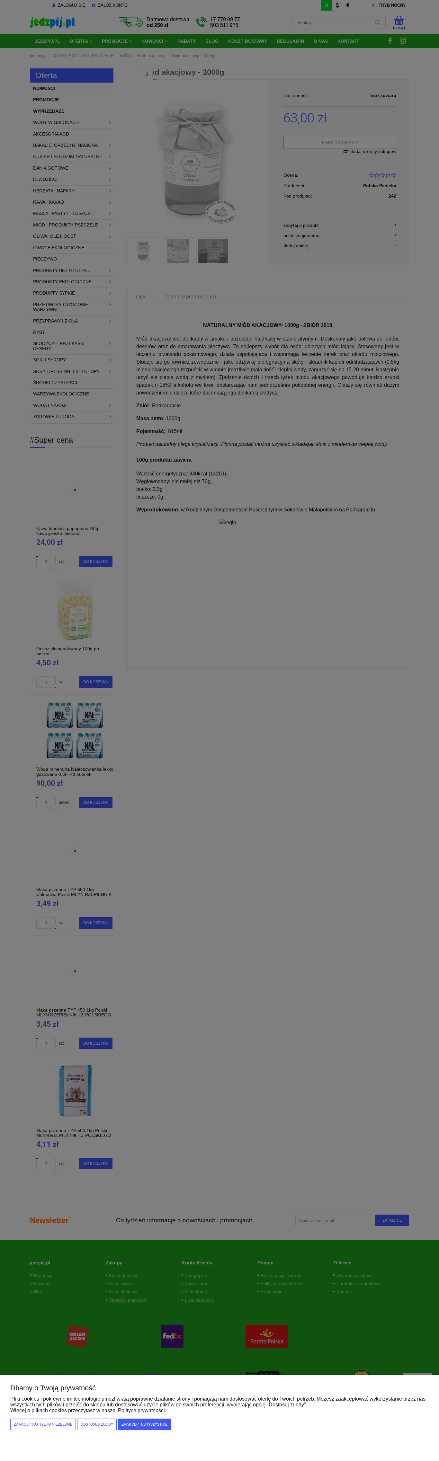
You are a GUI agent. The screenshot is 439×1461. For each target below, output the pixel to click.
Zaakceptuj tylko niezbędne (43, 1424)
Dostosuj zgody (97, 1424)
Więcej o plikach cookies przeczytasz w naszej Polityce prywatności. (88, 1410)
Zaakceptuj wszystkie (144, 1424)
